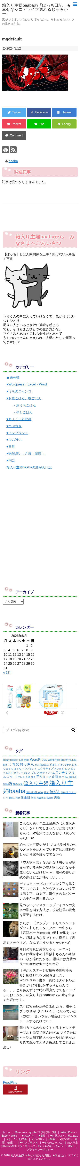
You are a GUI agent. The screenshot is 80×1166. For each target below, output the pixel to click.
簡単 (46, 792)
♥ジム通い (14, 439)
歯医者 (73, 777)
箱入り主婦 (36, 783)
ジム (64, 768)
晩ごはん (64, 777)
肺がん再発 (14, 797)
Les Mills (24, 759)
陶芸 (33, 797)
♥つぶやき (14, 426)
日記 (48, 777)
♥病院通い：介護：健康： (25, 453)
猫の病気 (18, 784)
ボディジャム (47, 772)
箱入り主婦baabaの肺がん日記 (29, 467)
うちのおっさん (21, 764)
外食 (33, 777)
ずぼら (53, 764)
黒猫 (57, 797)
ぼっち (17, 768)
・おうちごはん (24, 405)
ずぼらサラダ (64, 764)
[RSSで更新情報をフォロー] (13, 149)
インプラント (29, 768)
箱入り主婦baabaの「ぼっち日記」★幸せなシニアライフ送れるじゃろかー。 (36, 9)
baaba (13, 161)
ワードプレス (17, 777)
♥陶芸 (10, 460)
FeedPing (10, 1082)
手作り (41, 776)
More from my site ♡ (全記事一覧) (35, 1132)
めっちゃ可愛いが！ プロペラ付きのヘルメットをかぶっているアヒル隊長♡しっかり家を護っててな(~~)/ (47, 849)
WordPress (38, 759)
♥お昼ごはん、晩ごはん (23, 398)
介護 (28, 777)
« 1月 (7, 672)
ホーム (6, 1132)
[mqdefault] (64, 112)
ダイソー (18, 773)
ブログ (35, 772)
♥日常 (10, 446)
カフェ (57, 768)
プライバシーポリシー (40, 1149)
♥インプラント (17, 433)
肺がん (55, 792)
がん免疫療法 (42, 764)
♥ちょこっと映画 (18, 419)
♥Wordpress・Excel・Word (26, 384)
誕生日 (25, 797)
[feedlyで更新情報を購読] (5, 149)
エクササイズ (46, 768)
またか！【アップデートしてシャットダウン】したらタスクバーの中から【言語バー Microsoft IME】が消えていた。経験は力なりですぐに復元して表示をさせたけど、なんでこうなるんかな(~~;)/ (39, 932)
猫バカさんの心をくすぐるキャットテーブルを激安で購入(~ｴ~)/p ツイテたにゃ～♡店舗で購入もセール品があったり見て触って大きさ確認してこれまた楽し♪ (39, 1037)
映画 (55, 776)
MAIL (71, 1146)
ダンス (27, 773)
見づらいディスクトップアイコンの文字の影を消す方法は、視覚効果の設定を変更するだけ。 (47, 910)
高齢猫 (50, 797)
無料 (5, 784)
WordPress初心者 (58, 759)
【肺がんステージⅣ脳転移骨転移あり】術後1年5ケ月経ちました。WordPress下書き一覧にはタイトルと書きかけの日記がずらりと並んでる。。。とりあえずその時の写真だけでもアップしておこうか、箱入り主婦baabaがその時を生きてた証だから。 (39, 985)
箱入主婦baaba (34, 792)
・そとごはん (23, 412)
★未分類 (12, 377)
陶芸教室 (41, 797)
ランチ (60, 772)
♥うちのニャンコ (18, 391)
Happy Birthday (10, 760)
